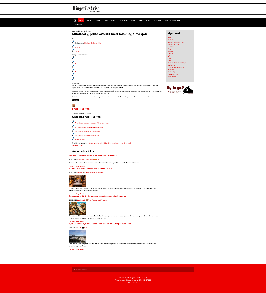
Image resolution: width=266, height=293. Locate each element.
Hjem (169, 37)
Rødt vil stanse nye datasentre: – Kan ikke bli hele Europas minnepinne (100, 224)
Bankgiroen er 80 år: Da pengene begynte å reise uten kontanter (97, 196)
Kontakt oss (171, 40)
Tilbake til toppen (77, 145)
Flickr (169, 58)
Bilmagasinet (123, 20)
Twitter (170, 49)
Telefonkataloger (144, 20)
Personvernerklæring (80, 270)
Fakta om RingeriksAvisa (176, 67)
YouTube (171, 53)
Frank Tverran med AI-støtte (97, 200)
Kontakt (133, 20)
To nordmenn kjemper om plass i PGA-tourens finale (92, 123)
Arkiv (81, 20)
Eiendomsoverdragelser (172, 20)
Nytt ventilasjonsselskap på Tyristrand (87, 135)
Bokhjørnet (157, 20)
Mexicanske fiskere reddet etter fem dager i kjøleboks (93, 155)
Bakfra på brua (80, 139)
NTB (97, 159)
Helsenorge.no (172, 69)
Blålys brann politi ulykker (85, 159)
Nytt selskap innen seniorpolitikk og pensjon (89, 127)
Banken (97, 20)
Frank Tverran (84, 39)
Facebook (171, 47)
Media (113, 20)
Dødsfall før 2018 (173, 44)
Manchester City (173, 74)
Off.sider (88, 20)
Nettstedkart (172, 76)
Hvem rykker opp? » (125, 143)
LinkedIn (170, 60)
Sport (106, 20)
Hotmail (170, 51)
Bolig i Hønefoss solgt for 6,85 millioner (87, 131)
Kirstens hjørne (173, 72)
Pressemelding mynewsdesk (94, 172)
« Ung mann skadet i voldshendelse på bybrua (103, 143)
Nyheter (79, 172)
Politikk (79, 228)
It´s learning (171, 65)
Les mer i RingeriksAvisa (77, 166)
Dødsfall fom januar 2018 (176, 42)
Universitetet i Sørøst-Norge (177, 63)
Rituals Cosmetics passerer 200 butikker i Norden (91, 168)
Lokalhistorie (78, 24)
